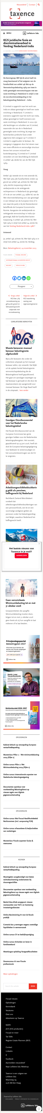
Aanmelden (21, 555)
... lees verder (23, 390)
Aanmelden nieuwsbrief (15, 1063)
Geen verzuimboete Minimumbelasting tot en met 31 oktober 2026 (20, 603)
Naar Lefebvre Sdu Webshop (17, 1067)
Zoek (34, 986)
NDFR (8, 1025)
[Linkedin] (24, 278)
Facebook (9, 1059)
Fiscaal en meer (12, 1033)
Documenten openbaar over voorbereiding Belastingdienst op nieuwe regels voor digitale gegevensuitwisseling (21, 892)
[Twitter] (19, 278)
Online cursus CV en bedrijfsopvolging (18, 935)
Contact (32, 5)
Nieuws (8, 265)
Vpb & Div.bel (20, 265)
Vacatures (9, 1011)
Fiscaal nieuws (20, 255)
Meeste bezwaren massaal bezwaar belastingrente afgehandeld (19, 351)
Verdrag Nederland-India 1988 (22, 226)
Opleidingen (11, 1003)
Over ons (9, 1014)
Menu (8, 33)
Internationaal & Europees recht (18, 260)
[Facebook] (14, 278)
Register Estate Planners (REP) (18, 1041)
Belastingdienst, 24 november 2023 (22, 248)
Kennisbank (10, 1007)
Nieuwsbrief (21, 5)
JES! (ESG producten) (14, 1029)
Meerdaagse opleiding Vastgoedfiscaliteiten (20, 952)
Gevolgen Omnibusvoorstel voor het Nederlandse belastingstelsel (19, 423)
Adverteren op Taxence (15, 1018)
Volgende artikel (29, 296)
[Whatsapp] (28, 278)
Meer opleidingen (10, 974)
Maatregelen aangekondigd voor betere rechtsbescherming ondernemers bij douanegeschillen (18, 879)
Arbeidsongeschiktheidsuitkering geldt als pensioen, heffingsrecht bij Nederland (21, 490)
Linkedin (9, 1051)
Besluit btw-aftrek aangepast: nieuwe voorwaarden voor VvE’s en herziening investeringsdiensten (18, 905)
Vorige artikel (15, 296)
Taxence (21, 13)
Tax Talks (9, 1037)
